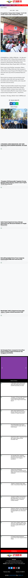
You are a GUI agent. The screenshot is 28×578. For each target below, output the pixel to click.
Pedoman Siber (7, 571)
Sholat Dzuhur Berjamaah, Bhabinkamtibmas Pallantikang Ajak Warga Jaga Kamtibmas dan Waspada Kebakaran (19, 471)
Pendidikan (24, 5)
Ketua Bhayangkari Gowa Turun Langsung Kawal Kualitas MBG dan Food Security (12, 258)
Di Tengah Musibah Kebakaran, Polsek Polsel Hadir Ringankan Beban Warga (19, 537)
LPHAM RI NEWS (12, 575)
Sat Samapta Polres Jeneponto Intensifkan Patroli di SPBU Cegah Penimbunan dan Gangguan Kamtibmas (13, 351)
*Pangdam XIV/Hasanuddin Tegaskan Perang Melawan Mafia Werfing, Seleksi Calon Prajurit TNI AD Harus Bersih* (14, 183)
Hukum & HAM (7, 5)
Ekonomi (19, 5)
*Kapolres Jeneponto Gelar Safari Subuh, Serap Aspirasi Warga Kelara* (19, 484)
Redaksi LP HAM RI (20, 571)
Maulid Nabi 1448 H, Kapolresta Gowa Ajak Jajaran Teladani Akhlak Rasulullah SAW (12, 311)
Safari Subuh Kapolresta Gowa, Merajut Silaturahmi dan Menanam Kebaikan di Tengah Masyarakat (13, 223)
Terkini (17, 10)
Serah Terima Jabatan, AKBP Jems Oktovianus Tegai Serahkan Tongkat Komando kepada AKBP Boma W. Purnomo (18, 524)
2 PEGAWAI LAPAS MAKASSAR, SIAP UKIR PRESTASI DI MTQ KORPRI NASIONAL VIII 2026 (14, 144)
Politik (13, 5)
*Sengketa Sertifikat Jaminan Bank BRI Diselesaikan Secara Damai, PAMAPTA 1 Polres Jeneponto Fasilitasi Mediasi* (18, 498)
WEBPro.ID (20, 575)
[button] (11, 103)
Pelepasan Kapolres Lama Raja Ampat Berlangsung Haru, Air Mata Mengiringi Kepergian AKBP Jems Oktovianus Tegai (19, 510)
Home (2, 5)
